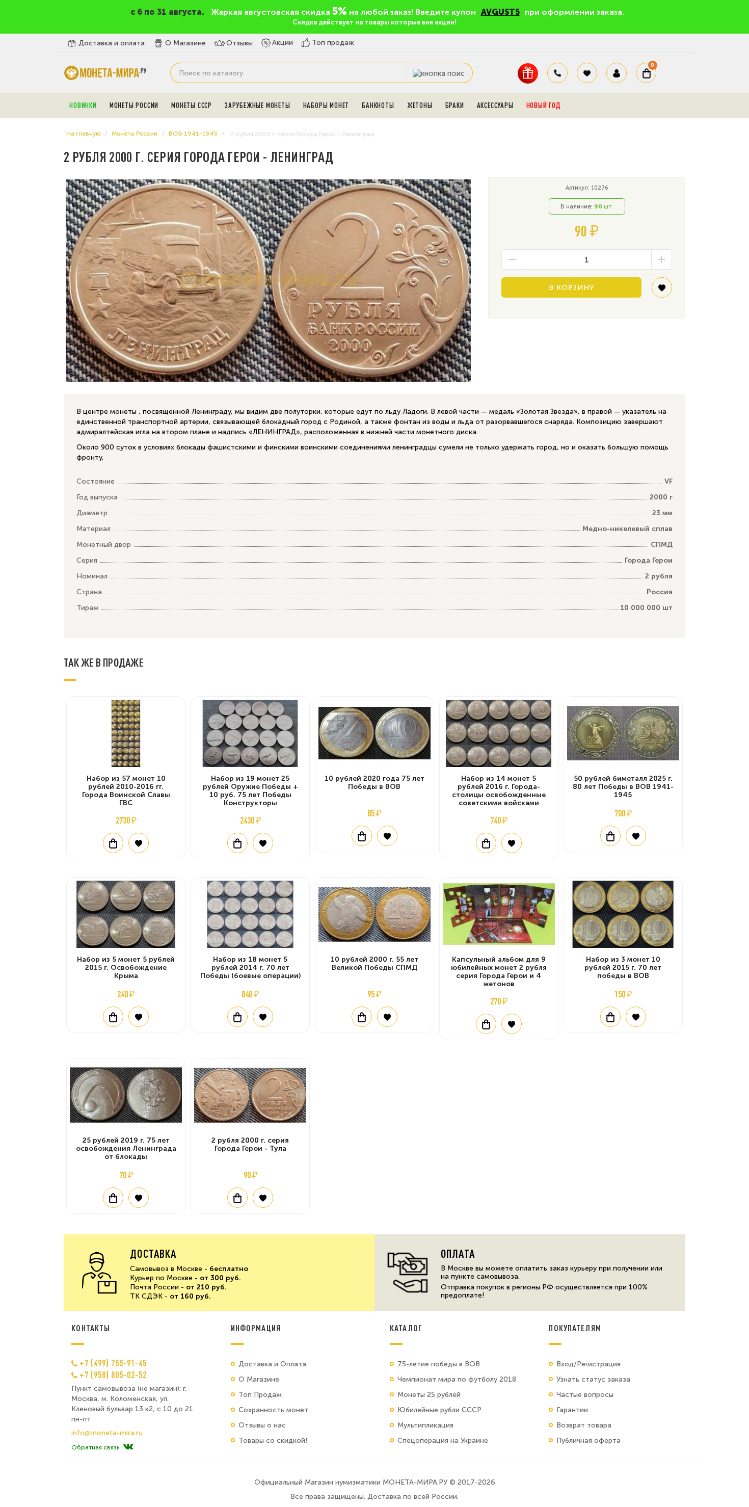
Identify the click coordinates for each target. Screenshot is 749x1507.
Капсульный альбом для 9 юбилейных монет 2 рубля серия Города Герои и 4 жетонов (499, 971)
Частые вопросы (584, 1394)
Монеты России (134, 105)
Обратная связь (95, 1447)
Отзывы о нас (262, 1425)
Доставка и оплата (111, 43)
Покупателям (575, 1328)
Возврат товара (583, 1425)
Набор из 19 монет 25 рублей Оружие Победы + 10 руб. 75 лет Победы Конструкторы (250, 790)
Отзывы (239, 43)
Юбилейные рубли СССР (439, 1410)
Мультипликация (425, 1425)
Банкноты (378, 105)
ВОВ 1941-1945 (193, 133)
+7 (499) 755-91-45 (113, 1363)
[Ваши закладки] (587, 73)
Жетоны (420, 105)
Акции (282, 42)
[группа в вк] (128, 1447)
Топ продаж (333, 42)
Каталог (406, 1328)
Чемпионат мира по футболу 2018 (456, 1379)
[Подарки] (528, 73)
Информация (256, 1328)
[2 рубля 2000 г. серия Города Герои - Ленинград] (268, 280)
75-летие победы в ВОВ (438, 1364)
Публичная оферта (588, 1440)
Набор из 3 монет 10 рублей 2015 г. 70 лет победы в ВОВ (622, 967)
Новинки (83, 105)
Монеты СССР (191, 105)
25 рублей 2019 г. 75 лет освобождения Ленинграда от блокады (126, 1148)
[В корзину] (113, 843)
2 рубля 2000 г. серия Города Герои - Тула (250, 1144)
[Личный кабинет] (616, 73)
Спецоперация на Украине (442, 1440)
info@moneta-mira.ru (107, 1433)
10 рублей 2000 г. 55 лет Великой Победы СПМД (374, 963)
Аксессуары (495, 105)
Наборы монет (326, 105)
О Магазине (185, 43)
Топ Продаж (260, 1394)
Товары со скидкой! (272, 1440)
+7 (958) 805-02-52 (113, 1374)
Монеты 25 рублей (429, 1394)
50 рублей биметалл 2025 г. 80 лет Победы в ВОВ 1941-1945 (623, 786)
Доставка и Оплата (272, 1364)
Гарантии (572, 1410)
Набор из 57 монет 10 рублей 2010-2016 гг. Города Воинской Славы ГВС (126, 790)
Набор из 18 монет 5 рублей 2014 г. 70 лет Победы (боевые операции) (250, 967)
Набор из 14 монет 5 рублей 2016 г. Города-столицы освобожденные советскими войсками (499, 790)
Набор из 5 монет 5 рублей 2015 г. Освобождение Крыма (126, 967)
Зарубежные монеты (257, 105)
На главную (83, 133)
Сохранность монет (273, 1410)
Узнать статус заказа (593, 1379)
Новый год (543, 105)
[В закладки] (662, 291)
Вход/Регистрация (588, 1364)
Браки (454, 105)
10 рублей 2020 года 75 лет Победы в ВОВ (374, 782)
